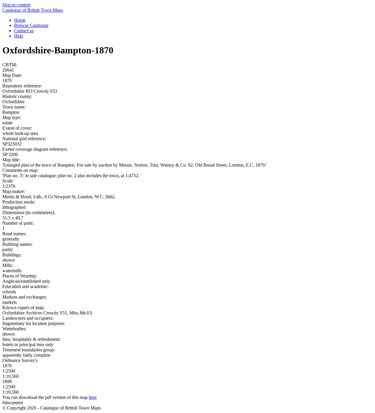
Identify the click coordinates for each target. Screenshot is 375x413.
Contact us (24, 30)
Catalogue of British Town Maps (32, 10)
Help (18, 35)
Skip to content (16, 4)
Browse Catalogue (31, 25)
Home (19, 20)
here (93, 397)
